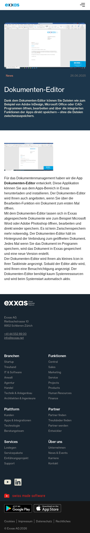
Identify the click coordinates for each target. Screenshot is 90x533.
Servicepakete (13, 452)
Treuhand (10, 367)
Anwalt (8, 377)
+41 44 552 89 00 (15, 333)
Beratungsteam (14, 430)
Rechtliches (63, 521)
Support (9, 463)
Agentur (9, 382)
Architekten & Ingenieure (20, 398)
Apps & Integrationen (17, 420)
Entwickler (55, 430)
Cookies (9, 521)
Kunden (9, 415)
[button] (82, 5)
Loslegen (10, 447)
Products (54, 387)
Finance (53, 398)
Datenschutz (44, 521)
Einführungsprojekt (16, 458)
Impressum (25, 521)
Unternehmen (57, 447)
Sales (51, 367)
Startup (9, 361)
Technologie (12, 425)
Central (53, 361)
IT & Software (13, 372)
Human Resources (60, 393)
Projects (53, 382)
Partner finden (57, 415)
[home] (12, 5)
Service (53, 377)
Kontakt (53, 463)
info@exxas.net (14, 337)
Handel (8, 387)
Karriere (53, 458)
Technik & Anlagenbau (18, 393)
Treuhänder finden (59, 420)
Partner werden (58, 425)
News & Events (58, 452)
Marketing (54, 372)
